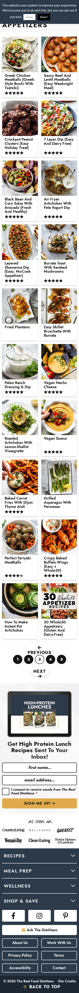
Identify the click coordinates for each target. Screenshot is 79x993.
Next (39, 671)
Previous (39, 651)
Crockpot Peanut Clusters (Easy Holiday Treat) (19, 143)
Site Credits (67, 981)
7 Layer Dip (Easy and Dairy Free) (59, 141)
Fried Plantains (17, 327)
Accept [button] (29, 17)
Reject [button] (44, 17)
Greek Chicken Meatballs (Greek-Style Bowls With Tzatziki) (20, 82)
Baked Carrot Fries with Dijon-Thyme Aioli (19, 502)
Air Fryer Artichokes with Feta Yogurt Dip (57, 203)
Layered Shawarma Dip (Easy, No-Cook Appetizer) (18, 269)
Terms (59, 955)
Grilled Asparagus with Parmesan (57, 502)
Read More (60, 17)
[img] (13, 916)
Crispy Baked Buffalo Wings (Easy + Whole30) (56, 564)
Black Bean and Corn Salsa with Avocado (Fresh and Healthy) (18, 205)
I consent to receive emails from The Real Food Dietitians (43, 791)
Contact (59, 968)
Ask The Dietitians (42, 930)
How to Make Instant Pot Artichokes (16, 626)
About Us (20, 942)
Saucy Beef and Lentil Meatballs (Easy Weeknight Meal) (58, 82)
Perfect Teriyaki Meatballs (18, 560)
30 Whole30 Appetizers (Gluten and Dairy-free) (55, 628)
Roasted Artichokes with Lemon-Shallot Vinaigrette (18, 445)
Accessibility (20, 968)
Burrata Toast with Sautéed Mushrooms (55, 267)
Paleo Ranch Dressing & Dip (18, 385)
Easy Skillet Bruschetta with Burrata (57, 331)
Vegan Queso (55, 439)
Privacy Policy (20, 955)
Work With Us (59, 942)
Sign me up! (37, 803)
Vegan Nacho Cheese (55, 385)
